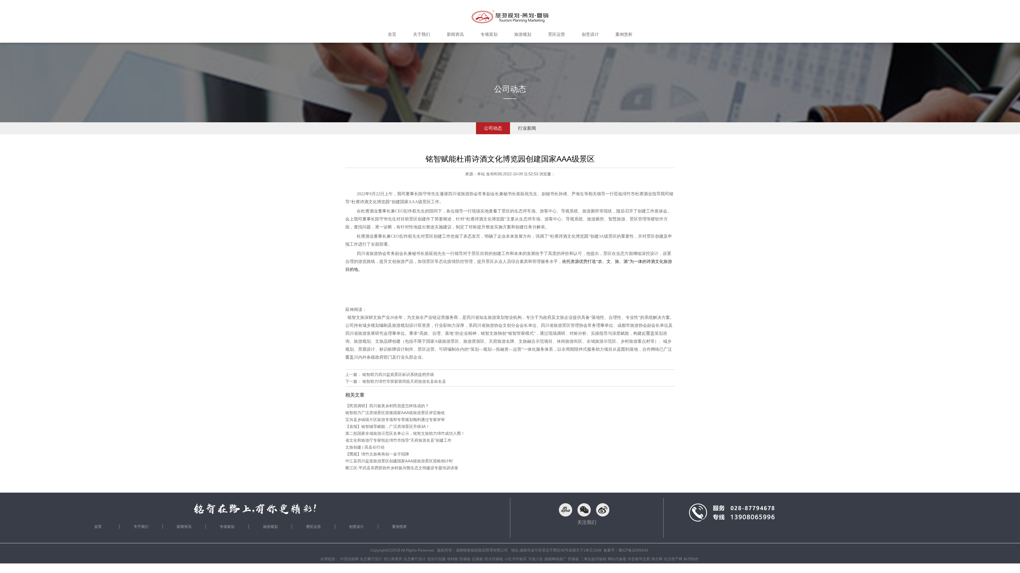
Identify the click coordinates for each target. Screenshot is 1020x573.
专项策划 (227, 526)
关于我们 (141, 526)
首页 (98, 526)
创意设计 (356, 526)
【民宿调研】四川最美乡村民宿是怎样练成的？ (387, 405)
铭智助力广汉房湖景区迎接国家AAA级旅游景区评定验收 (395, 412)
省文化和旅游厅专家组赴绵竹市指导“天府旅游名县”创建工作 (398, 440)
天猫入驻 (535, 559)
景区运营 (313, 526)
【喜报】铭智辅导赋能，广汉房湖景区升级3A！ (387, 426)
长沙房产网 (673, 559)
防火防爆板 (493, 559)
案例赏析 (399, 526)
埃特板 (452, 559)
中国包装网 (349, 559)
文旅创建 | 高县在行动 (364, 447)
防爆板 (465, 559)
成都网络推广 (555, 559)
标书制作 (691, 559)
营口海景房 (393, 559)
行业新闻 (527, 128)
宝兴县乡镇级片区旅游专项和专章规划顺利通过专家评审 (395, 419)
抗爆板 (477, 559)
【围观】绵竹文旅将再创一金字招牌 (377, 454)
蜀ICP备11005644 (633, 550)
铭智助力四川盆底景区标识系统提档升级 (398, 374)
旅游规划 (270, 526)
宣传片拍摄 (436, 559)
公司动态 (493, 128)
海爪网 (656, 559)
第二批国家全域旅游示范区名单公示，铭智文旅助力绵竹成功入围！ (405, 433)
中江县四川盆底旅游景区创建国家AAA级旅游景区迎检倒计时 (399, 461)
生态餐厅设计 (371, 559)
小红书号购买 (515, 559)
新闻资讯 (184, 526)
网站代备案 (617, 559)
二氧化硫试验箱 (593, 559)
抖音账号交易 (639, 559)
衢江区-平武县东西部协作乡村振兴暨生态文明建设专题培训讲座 (401, 468)
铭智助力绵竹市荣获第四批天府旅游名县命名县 (404, 381)
